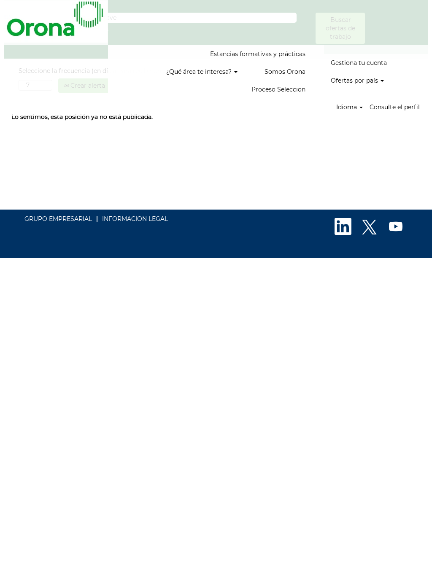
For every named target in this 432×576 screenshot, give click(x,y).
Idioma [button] (347, 107)
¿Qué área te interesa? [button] (199, 71)
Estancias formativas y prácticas (257, 54)
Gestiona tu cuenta (359, 63)
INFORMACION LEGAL (135, 219)
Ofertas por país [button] (355, 80)
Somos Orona (285, 71)
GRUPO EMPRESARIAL (58, 219)
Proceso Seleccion (278, 89)
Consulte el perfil (395, 107)
